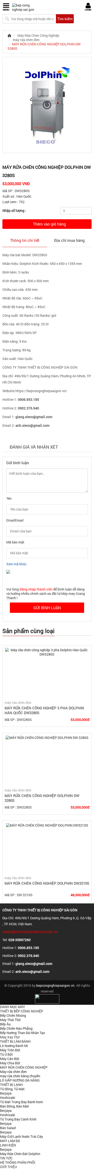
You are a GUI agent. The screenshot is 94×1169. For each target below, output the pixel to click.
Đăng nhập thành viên (36, 589)
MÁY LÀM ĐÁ (10, 1141)
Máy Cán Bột (9, 1058)
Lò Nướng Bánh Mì (14, 1045)
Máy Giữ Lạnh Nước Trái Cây (21, 1136)
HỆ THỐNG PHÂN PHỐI (17, 1162)
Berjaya (6, 1093)
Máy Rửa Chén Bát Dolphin (20, 1153)
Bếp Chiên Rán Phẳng (16, 1028)
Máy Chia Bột (10, 1063)
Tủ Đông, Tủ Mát (12, 1089)
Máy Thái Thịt (10, 1019)
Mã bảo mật (15, 542)
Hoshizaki (7, 1097)
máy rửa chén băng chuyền (20, 1076)
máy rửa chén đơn (26, 39)
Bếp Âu (5, 1024)
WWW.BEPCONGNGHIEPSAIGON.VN (30, 932)
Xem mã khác (16, 564)
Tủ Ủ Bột (6, 1054)
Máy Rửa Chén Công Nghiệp (38, 35)
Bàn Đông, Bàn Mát (14, 1106)
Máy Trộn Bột (10, 1050)
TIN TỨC (6, 1158)
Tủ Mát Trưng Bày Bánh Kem (21, 1102)
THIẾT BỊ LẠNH (11, 1084)
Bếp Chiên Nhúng (13, 1015)
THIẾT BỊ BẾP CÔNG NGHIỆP (21, 1011)
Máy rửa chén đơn (13, 1071)
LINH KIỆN (8, 1145)
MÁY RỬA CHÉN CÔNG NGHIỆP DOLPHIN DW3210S (47, 883)
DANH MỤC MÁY (12, 1007)
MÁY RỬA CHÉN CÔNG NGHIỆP (23, 1067)
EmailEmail (15, 520)
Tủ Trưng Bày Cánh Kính (18, 1119)
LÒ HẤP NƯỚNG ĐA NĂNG (20, 1080)
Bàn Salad (8, 1128)
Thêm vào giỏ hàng (49, 223)
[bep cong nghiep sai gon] (25, 7)
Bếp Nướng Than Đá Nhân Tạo (22, 1032)
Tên (9, 498)
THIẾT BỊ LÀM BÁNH (15, 1041)
